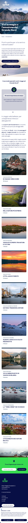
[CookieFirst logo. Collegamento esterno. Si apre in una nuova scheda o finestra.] (1, 509)
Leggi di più (4, 56)
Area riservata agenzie (8, 505)
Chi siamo (4, 499)
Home (3, 36)
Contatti (3, 501)
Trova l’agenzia (21, 469)
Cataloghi (4, 496)
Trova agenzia (5, 497)
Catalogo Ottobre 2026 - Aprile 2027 (11, 66)
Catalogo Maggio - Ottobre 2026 (10, 61)
